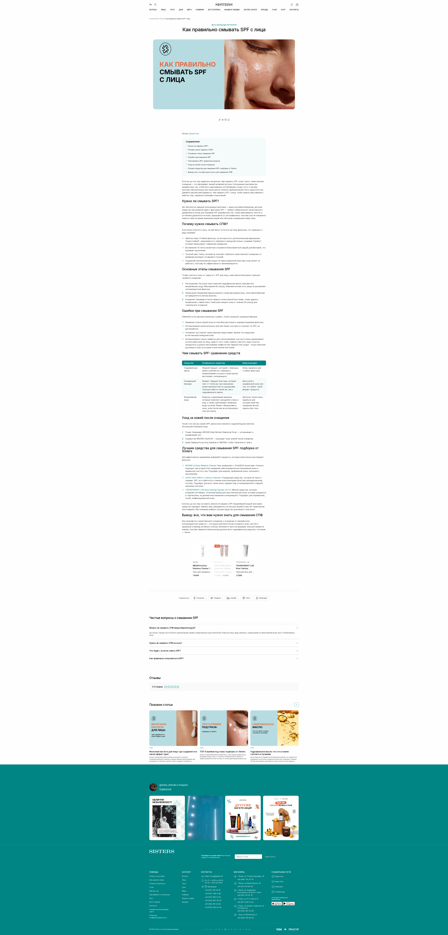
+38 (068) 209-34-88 (245, 911)
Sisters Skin (279, 882)
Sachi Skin (218, 562)
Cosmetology (280, 892)
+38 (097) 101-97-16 (244, 895)
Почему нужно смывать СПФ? (201, 150)
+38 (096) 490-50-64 (213, 907)
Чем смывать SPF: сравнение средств (204, 161)
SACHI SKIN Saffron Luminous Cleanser (203, 477)
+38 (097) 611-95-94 (245, 886)
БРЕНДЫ (264, 10)
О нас (151, 887)
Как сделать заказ (156, 880)
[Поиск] (155, 4)
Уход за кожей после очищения (202, 165)
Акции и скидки (188, 898)
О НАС (274, 10)
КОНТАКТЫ (294, 10)
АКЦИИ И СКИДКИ (232, 10)
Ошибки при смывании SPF (200, 157)
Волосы (185, 876)
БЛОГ (283, 10)
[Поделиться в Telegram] (222, 120)
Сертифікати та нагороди (159, 895)
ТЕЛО (172, 10)
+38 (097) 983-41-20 (213, 897)
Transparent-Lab (242, 562)
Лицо (184, 880)
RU (150, 4)
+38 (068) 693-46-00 (213, 900)
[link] (297, 4)
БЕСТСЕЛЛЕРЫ (214, 10)
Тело (184, 883)
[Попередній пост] (153, 818)
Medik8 (195, 562)
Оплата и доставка (157, 876)
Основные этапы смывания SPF (201, 153)
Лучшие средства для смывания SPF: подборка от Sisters (212, 168)
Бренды (185, 902)
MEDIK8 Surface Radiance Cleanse (200, 465)
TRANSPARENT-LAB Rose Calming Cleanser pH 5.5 (208, 490)
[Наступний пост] (295, 818)
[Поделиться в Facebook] (219, 120)
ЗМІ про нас (154, 891)
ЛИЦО (163, 10)
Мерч (184, 891)
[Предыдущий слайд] (291, 705)
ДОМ (181, 10)
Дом (184, 887)
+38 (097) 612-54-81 (212, 890)
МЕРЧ (189, 10)
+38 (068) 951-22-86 (213, 904)
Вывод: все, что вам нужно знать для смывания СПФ (210, 172)
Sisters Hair (279, 876)
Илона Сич (194, 133)
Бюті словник (154, 902)
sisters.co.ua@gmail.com (214, 876)
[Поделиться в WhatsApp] (228, 120)
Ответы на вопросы (157, 883)
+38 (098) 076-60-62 (245, 918)
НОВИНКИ (200, 10)
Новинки (185, 895)
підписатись (270, 856)
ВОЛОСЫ (153, 10)
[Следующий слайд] (296, 705)
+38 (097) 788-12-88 (213, 894)
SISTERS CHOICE (250, 10)
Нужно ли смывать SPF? (198, 146)
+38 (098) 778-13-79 (245, 879)
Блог (151, 898)
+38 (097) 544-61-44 (245, 902)
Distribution (279, 887)
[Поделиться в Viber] (225, 120)
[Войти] (291, 4)
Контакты (153, 906)
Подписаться (165, 789)
